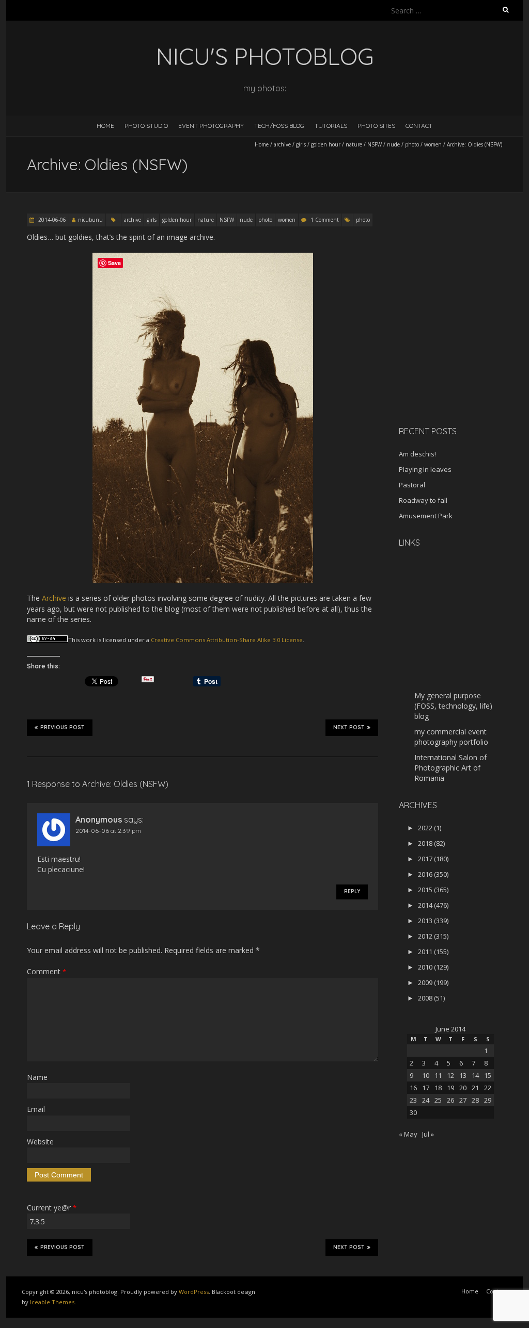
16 (413, 1087)
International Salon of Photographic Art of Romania (450, 767)
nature (354, 144)
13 (462, 1075)
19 (450, 1087)
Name (37, 1077)
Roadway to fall (423, 500)
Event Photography (211, 125)
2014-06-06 (51, 219)
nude (393, 144)
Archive (54, 598)
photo (412, 144)
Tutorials (331, 125)
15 (487, 1075)
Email (36, 1109)
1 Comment (324, 219)
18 (438, 1087)
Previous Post (62, 727)
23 (413, 1100)
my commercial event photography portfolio (451, 737)
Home (105, 125)
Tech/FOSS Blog (279, 125)
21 (475, 1087)
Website (40, 1141)
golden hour (325, 144)
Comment (46, 971)
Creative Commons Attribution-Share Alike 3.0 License (227, 640)
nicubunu (90, 219)
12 (450, 1075)
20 (462, 1087)
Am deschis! (417, 453)
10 (425, 1075)
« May (408, 1134)
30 (413, 1112)
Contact (419, 125)
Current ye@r (51, 1207)
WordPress (194, 1292)
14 (475, 1075)
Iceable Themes (52, 1302)
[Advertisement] (463, 345)
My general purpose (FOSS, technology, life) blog (453, 706)
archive (282, 144)
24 (425, 1100)
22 (487, 1087)
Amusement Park (426, 515)
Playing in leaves (425, 469)
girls (301, 144)
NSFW (374, 144)
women (433, 144)
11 (438, 1075)
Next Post (349, 727)
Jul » (428, 1134)
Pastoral (412, 484)
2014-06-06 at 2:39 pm (108, 830)
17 (425, 1087)
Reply (352, 891)
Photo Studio (146, 125)
